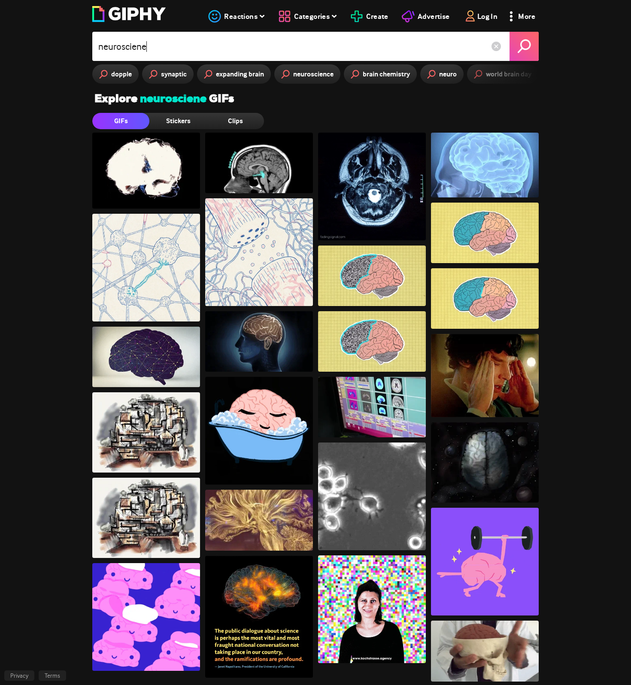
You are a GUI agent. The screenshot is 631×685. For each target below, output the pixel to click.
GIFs (121, 121)
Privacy (19, 675)
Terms (52, 675)
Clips (235, 121)
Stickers (178, 121)
